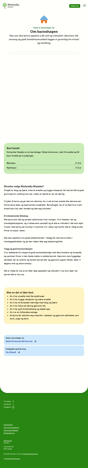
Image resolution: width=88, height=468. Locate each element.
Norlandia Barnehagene (30, 454)
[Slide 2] (43, 129)
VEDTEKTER (8, 425)
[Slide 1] (40, 129)
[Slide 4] (47, 129)
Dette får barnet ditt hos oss (19, 341)
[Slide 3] (45, 129)
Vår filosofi (11, 352)
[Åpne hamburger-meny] (84, 5)
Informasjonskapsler (11, 430)
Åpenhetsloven (9, 433)
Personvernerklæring (11, 428)
